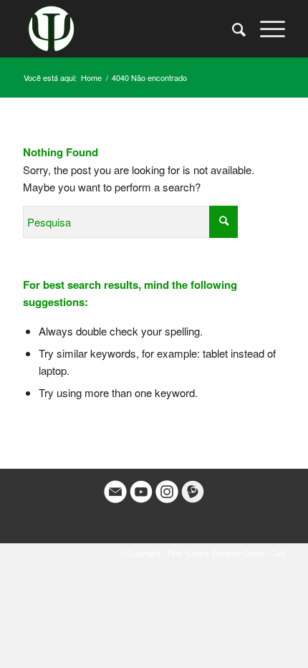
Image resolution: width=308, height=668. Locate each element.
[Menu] (265, 28)
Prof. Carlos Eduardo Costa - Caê (226, 552)
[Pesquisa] (232, 28)
